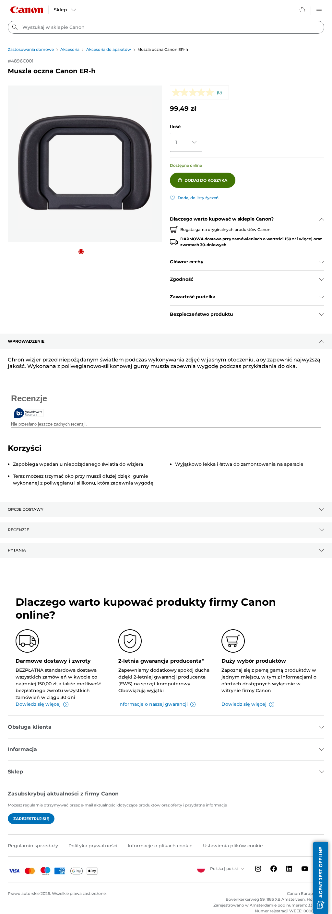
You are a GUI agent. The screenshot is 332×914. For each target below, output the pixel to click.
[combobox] (166, 27)
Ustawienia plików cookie (233, 846)
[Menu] (319, 10)
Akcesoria (69, 49)
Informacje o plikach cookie (160, 846)
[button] (81, 252)
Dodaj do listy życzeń (198, 197)
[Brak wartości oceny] (194, 92)
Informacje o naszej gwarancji (153, 704)
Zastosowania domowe (31, 49)
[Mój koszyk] (302, 10)
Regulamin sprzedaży (33, 846)
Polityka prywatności (92, 846)
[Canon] (26, 9)
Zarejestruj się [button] (31, 818)
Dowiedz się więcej (38, 704)
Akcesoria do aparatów (108, 49)
